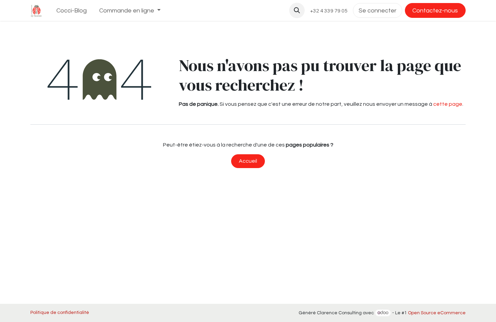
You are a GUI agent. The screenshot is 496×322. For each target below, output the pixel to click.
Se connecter (377, 10)
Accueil (248, 161)
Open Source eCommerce (437, 313)
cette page (447, 104)
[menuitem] (71, 10)
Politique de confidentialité (59, 312)
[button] (297, 10)
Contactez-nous (435, 10)
